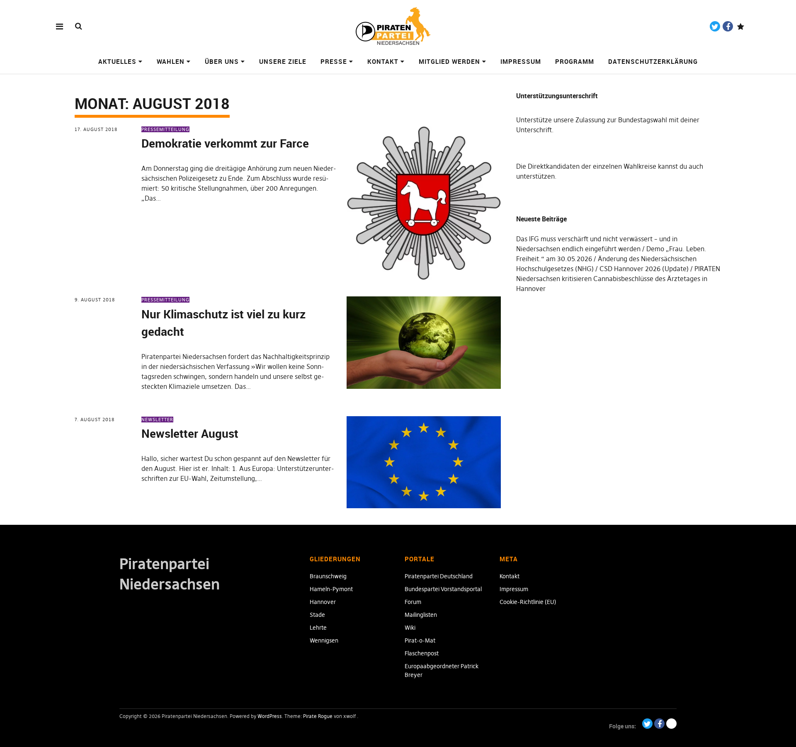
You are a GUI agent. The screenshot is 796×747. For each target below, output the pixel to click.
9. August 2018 (95, 300)
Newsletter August (189, 433)
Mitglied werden (449, 61)
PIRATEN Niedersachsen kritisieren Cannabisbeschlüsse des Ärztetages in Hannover (618, 278)
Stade (317, 614)
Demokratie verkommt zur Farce (225, 143)
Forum (413, 602)
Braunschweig (328, 576)
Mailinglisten (421, 614)
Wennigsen (324, 640)
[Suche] (78, 26)
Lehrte (318, 627)
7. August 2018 (94, 419)
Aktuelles (117, 61)
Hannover (323, 602)
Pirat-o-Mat (420, 640)
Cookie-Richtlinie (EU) (528, 602)
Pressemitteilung (165, 129)
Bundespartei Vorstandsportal (443, 589)
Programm (574, 61)
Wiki (410, 627)
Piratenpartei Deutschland (439, 576)
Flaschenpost (422, 653)
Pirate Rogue (317, 716)
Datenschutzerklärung (653, 61)
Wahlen (170, 61)
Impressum (520, 61)
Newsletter (157, 419)
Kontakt (382, 61)
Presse (333, 61)
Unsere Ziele (282, 61)
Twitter (715, 26)
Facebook (728, 26)
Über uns (222, 61)
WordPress (269, 716)
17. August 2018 (96, 129)
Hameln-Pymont (331, 589)
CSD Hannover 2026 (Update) (644, 268)
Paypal (740, 26)
